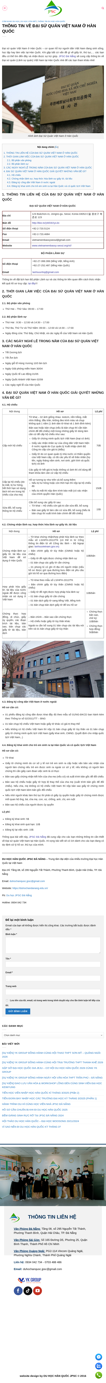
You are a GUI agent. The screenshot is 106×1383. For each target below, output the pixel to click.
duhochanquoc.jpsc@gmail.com (27, 881)
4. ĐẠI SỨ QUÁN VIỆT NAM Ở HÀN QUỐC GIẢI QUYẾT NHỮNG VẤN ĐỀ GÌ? (45, 171)
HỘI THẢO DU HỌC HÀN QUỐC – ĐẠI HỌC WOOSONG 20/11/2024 (40, 1121)
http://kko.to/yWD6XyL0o (45, 223)
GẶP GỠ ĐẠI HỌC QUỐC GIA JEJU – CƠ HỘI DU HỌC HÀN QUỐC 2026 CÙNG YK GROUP (49, 1070)
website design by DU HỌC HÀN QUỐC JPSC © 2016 (53, 1375)
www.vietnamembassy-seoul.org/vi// (51, 245)
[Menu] (4, 8)
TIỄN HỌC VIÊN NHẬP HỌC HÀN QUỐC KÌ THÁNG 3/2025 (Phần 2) (40, 1092)
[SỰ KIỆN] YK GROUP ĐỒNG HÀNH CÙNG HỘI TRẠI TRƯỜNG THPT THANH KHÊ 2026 (52, 1062)
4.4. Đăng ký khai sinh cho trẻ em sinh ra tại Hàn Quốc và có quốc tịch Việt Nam (48, 186)
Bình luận (11, 934)
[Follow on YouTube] (37, 1290)
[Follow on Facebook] (18, 1290)
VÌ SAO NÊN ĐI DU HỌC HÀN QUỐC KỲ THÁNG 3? (31, 1126)
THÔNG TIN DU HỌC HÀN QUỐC (51, 21)
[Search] (103, 8)
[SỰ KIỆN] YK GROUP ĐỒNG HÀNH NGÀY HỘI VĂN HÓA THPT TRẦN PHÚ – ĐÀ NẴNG (52, 1077)
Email (9, 972)
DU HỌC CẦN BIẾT (29, 21)
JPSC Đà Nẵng (67, 56)
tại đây (31, 283)
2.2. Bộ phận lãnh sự (17, 164)
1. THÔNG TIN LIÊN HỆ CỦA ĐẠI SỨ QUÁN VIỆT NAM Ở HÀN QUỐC (41, 153)
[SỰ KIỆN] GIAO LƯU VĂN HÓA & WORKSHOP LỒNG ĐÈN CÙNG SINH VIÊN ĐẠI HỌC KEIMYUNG (52, 1085)
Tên (8, 959)
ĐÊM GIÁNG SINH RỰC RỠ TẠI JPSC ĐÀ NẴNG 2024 (33, 1115)
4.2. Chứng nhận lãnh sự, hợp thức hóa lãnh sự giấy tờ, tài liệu (39, 178)
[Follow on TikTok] (27, 1290)
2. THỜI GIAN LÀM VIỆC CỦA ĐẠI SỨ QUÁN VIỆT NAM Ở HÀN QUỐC (41, 156)
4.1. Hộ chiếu (14, 175)
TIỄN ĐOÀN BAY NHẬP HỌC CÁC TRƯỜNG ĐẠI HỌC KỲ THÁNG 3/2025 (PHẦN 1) (49, 1098)
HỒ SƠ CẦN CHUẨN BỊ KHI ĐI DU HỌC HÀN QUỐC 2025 (34, 1109)
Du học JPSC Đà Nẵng (19, 895)
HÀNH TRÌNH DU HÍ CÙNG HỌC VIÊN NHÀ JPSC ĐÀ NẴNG (36, 1104)
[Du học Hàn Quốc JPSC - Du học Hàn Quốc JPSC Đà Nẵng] (53, 8)
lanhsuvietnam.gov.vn (46, 546)
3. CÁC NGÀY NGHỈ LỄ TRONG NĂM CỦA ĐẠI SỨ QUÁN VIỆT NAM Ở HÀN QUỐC (48, 167)
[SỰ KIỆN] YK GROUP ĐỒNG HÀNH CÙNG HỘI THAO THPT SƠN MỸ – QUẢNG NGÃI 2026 (51, 1055)
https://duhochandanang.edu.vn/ (30, 888)
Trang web (11, 986)
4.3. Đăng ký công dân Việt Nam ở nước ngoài (31, 182)
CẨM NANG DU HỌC (11, 21)
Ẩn (56, 147)
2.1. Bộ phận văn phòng (19, 160)
